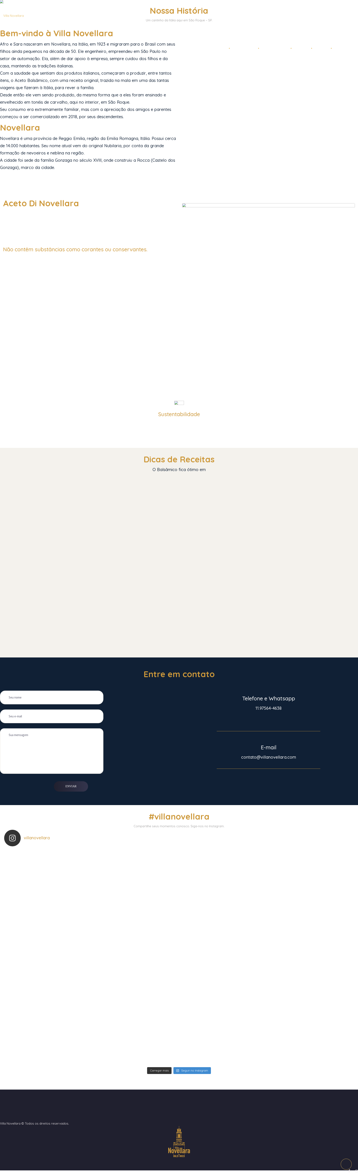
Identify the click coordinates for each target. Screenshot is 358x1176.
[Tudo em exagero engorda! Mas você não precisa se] (221, 913)
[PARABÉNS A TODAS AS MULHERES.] (137, 870)
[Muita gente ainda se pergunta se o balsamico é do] (53, 1001)
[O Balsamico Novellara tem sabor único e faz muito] (137, 913)
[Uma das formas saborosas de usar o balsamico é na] (137, 957)
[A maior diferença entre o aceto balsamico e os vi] (53, 913)
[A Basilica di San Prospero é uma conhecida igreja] (221, 1044)
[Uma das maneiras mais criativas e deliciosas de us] (53, 1044)
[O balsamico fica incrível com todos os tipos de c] (137, 1001)
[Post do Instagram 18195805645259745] (53, 870)
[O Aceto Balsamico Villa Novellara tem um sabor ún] (53, 957)
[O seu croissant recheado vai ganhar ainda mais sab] (305, 1001)
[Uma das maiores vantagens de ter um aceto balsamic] (305, 870)
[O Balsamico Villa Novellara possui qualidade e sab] (305, 957)
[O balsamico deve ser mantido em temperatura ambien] (221, 957)
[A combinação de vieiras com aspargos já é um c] (305, 913)
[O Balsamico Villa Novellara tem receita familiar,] (221, 870)
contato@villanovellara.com (268, 757)
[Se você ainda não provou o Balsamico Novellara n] (221, 1001)
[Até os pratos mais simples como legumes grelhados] (305, 1044)
